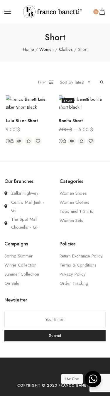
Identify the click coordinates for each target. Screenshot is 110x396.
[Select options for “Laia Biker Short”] (10, 141)
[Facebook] (46, 373)
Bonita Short (71, 120)
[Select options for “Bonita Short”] (63, 141)
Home (28, 49)
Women (46, 49)
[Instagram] (56, 373)
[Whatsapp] (66, 373)
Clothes (66, 49)
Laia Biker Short (22, 120)
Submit (55, 335)
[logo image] (52, 11)
